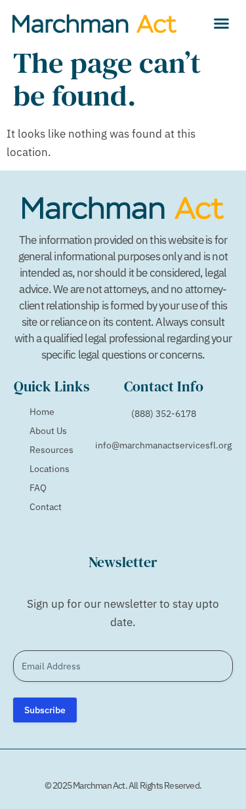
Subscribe (45, 710)
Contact (46, 507)
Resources (51, 450)
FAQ (38, 488)
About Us (48, 431)
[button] (221, 22)
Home (42, 412)
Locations (50, 469)
